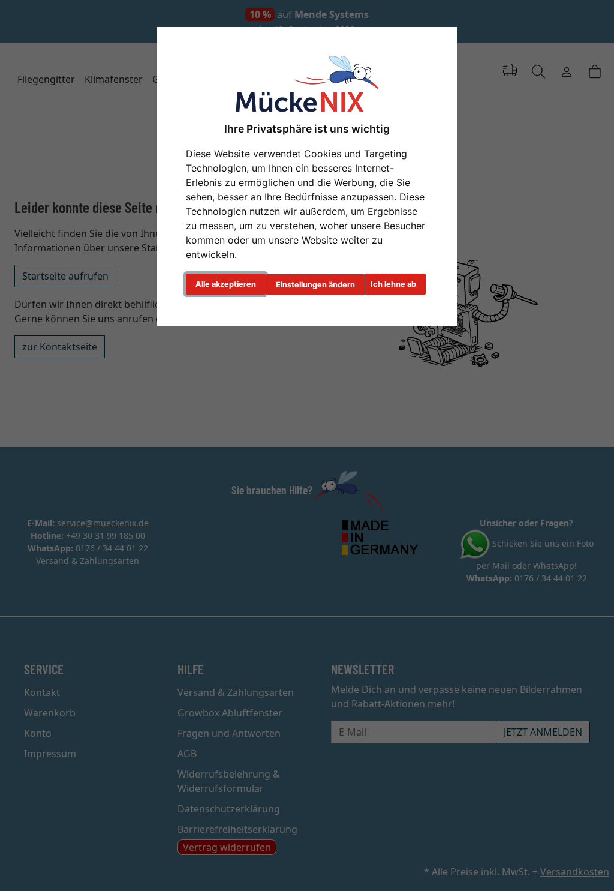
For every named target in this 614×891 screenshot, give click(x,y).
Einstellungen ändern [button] (315, 284)
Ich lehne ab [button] (393, 284)
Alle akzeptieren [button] (225, 284)
